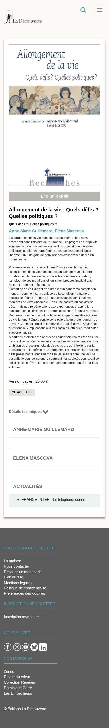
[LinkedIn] (43, 646)
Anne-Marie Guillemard (31, 231)
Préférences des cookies (24, 593)
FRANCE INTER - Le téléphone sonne (53, 499)
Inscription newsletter (21, 617)
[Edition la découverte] (23, 14)
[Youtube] (25, 646)
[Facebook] (7, 646)
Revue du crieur (17, 677)
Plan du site (13, 577)
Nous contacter (16, 566)
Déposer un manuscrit (22, 572)
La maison (12, 561)
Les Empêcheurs (18, 693)
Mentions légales (18, 582)
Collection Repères (19, 682)
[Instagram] (17, 646)
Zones (9, 671)
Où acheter (22, 392)
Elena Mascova (69, 231)
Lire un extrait (54, 196)
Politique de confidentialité (25, 588)
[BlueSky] (34, 646)
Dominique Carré (18, 687)
